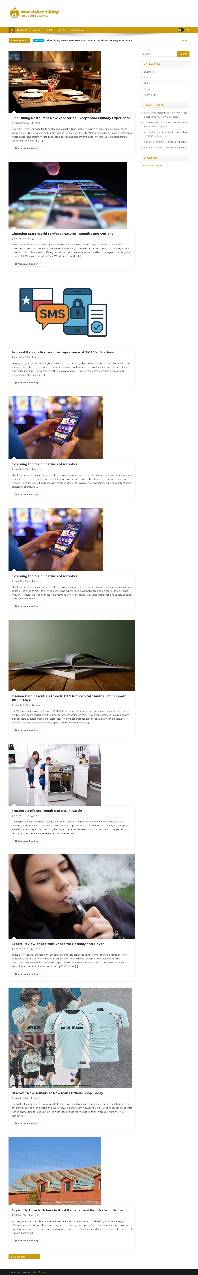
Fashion (36, 30)
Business (22, 30)
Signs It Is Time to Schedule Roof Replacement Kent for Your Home (67, 1210)
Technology (77, 30)
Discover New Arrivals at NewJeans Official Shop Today (57, 1093)
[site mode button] (181, 30)
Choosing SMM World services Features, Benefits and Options (88, 40)
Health (49, 30)
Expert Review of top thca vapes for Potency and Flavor (58, 944)
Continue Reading (28, 148)
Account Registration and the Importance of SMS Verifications (63, 352)
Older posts (19, 1257)
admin (37, 123)
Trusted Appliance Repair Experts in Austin (47, 811)
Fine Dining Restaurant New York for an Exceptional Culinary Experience (71, 118)
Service (62, 30)
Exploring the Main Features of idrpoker (44, 464)
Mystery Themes (38, 1272)
